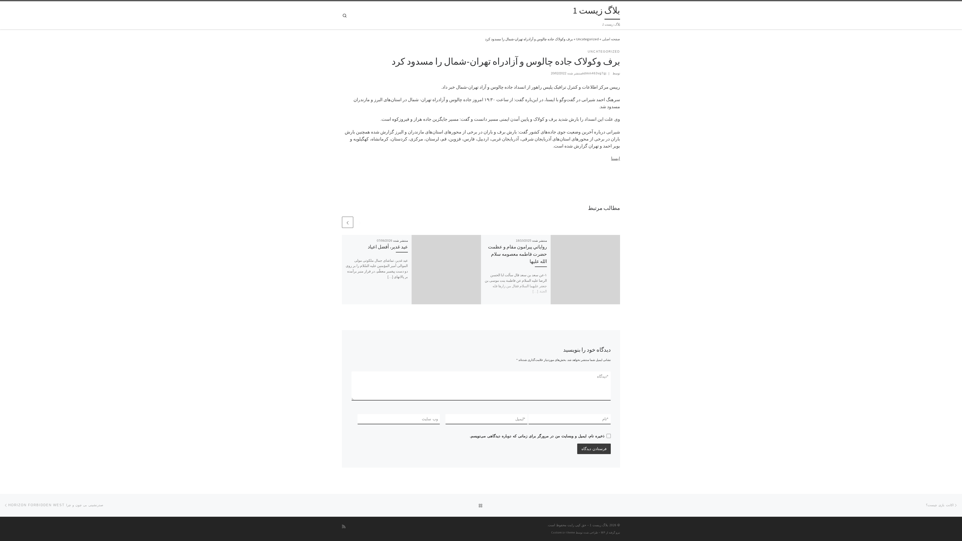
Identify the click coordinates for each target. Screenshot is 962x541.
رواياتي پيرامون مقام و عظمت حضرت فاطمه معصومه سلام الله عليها (517, 254)
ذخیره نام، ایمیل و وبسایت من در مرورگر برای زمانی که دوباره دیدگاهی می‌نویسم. (537, 436)
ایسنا (615, 158)
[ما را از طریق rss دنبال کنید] (343, 526)
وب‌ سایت (430, 419)
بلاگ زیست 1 (599, 525)
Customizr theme (563, 532)
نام (605, 419)
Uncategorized (587, 39)
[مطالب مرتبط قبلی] (359, 222)
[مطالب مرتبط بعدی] (347, 222)
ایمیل (520, 419)
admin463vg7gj (594, 73)
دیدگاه (603, 376)
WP (603, 532)
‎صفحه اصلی (611, 39)
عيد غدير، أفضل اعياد (388, 247)
